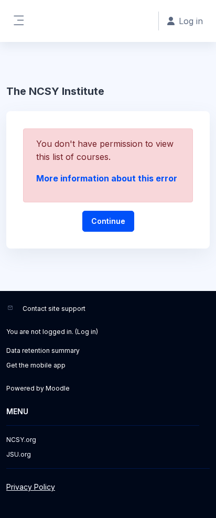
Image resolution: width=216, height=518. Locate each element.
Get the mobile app (36, 365)
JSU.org (18, 454)
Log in (86, 332)
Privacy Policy (30, 486)
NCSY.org (21, 440)
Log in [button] (191, 21)
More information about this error (106, 178)
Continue (108, 221)
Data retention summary (43, 350)
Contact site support (54, 308)
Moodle (58, 388)
